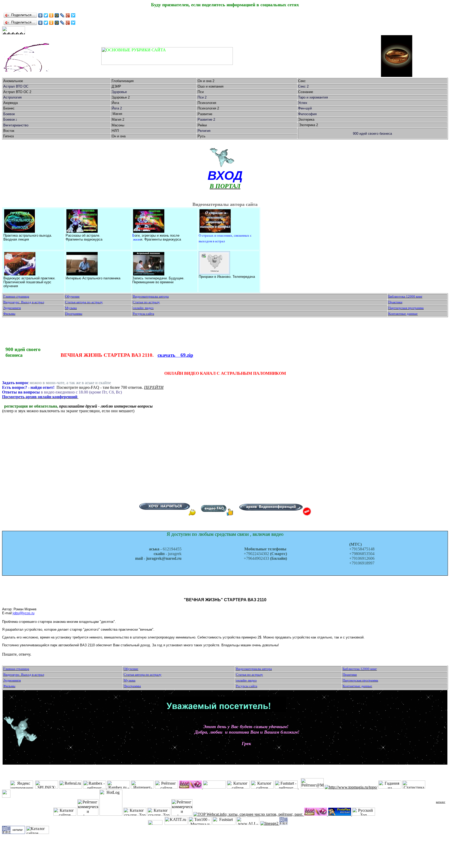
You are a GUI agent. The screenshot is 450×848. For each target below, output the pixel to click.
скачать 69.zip (175, 355)
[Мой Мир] (57, 15)
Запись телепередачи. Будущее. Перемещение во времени (158, 280)
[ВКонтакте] (40, 15)
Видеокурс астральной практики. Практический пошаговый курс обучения (29, 282)
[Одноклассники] (51, 15)
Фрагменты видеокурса (84, 239)
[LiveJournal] (62, 15)
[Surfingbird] (73, 15)
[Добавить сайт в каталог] (283, 823)
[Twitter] (46, 15)
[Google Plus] (68, 15)
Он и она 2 (206, 81)
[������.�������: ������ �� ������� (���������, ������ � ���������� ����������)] (13, 30)
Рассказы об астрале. (83, 235)
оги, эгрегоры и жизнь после (157, 235)
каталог (440, 801)
